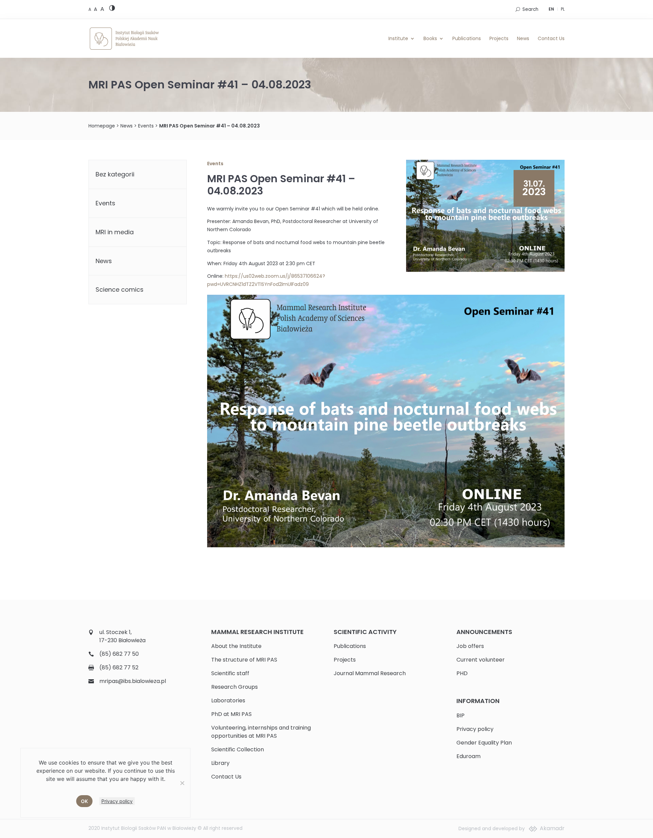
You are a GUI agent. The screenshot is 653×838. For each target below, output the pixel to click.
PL (563, 9)
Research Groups (234, 687)
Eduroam (468, 756)
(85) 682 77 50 (119, 654)
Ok (84, 801)
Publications (466, 38)
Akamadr (552, 828)
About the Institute (236, 646)
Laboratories (228, 700)
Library (220, 763)
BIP (460, 715)
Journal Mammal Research (370, 673)
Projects (498, 38)
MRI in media (115, 232)
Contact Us (551, 38)
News (523, 38)
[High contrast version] (112, 9)
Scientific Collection (237, 749)
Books (430, 38)
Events (146, 125)
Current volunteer (480, 660)
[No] (182, 783)
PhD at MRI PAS (231, 714)
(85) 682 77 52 (118, 667)
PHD (462, 673)
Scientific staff (230, 673)
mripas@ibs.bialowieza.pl (132, 681)
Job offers (470, 646)
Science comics (120, 289)
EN (551, 9)
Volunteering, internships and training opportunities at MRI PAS (261, 732)
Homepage (101, 125)
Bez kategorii (115, 174)
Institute (398, 38)
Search (530, 9)
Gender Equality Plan (484, 743)
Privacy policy (474, 729)
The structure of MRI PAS (244, 660)
